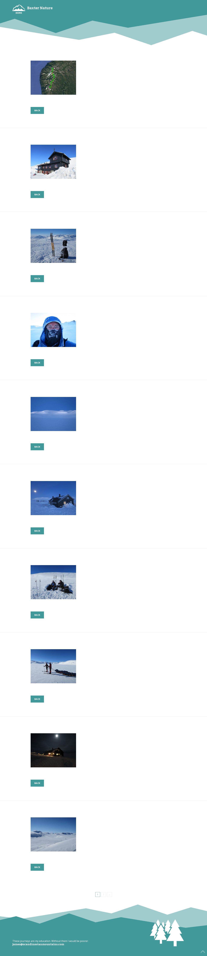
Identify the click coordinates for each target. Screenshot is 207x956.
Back (37, 110)
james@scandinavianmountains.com (38, 944)
